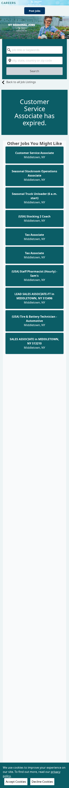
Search (34, 71)
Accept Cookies (16, 782)
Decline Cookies (42, 782)
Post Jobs (34, 11)
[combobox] (34, 50)
